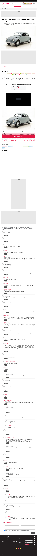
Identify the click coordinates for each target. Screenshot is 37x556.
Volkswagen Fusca (26, 146)
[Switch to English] (18, 548)
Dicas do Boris (15, 541)
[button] (20, 3)
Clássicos (21, 146)
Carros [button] (2, 6)
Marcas (8, 539)
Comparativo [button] (9, 6)
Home (2, 8)
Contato (3, 541)
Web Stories (20, 544)
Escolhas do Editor (10, 146)
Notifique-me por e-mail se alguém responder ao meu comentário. (17, 530)
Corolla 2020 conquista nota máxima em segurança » (28, 141)
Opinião (20, 538)
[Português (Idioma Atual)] (17, 548)
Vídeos (14, 543)
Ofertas (20, 545)
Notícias (5, 8)
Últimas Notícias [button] (17, 6)
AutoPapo (5, 66)
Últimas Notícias (15, 538)
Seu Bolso (31, 146)
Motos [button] (29, 6)
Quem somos (3, 538)
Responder (6, 235)
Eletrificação (15, 544)
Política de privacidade (32, 554)
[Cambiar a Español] (20, 548)
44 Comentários (5, 71)
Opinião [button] (33, 6)
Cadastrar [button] (26, 544)
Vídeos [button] (24, 6)
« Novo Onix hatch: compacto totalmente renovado (9, 141)
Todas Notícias (4, 146)
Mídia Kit (3, 543)
